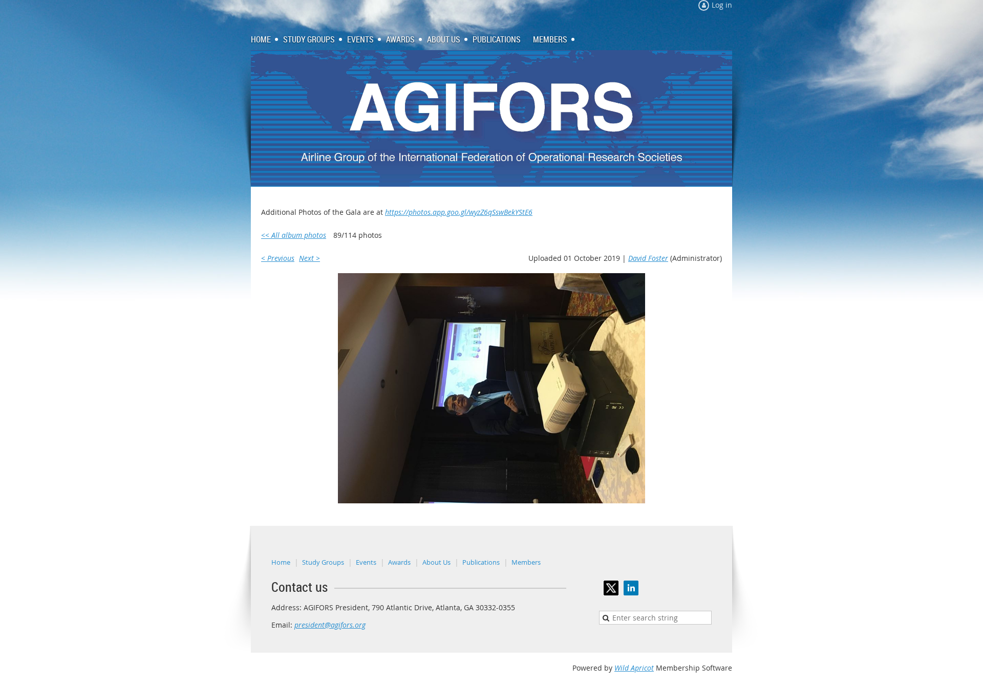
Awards (399, 562)
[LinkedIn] (631, 588)
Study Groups (323, 562)
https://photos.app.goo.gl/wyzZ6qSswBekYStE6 (458, 212)
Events (366, 562)
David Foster (648, 258)
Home (280, 562)
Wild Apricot (634, 668)
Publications (481, 562)
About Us (436, 562)
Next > (309, 258)
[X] (611, 588)
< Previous (277, 258)
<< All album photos (293, 235)
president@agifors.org (330, 625)
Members (526, 562)
